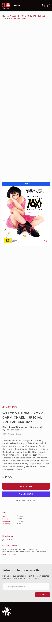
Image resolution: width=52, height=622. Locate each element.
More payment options (26, 500)
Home (5, 16)
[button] (43, 5)
